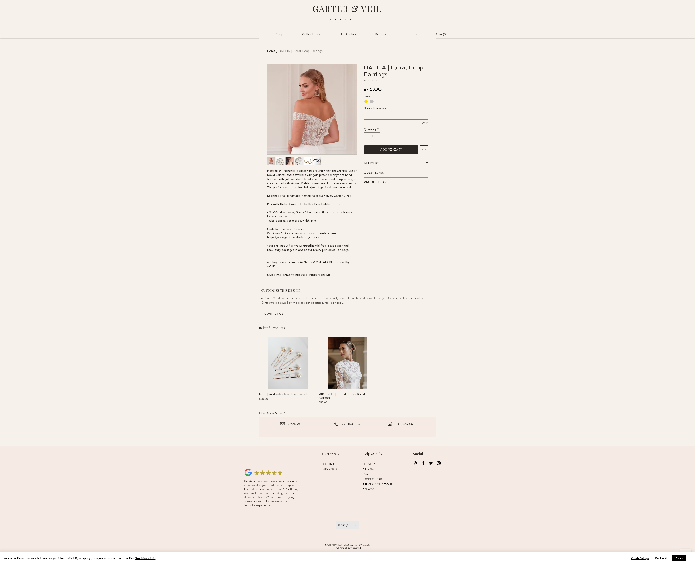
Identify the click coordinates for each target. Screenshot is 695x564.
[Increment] (377, 136)
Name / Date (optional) (376, 108)
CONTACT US (351, 424)
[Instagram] (438, 463)
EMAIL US (294, 424)
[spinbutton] (372, 136)
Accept (679, 558)
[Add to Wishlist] (424, 149)
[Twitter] (431, 463)
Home (271, 51)
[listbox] (347, 525)
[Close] (690, 558)
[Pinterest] (415, 463)
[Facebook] (423, 463)
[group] (347, 370)
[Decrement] (366, 136)
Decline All (661, 558)
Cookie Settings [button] (640, 558)
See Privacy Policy (145, 558)
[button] (279, 34)
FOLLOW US (405, 424)
